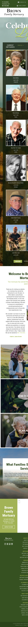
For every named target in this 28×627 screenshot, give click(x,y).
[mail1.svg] (7, 545)
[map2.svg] (10, 545)
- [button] (19, 502)
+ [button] (19, 500)
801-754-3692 (21, 333)
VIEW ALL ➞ (21, 45)
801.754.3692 (5, 5)
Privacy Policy (19, 625)
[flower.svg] (12, 545)
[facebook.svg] (5, 545)
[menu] (26, 6)
